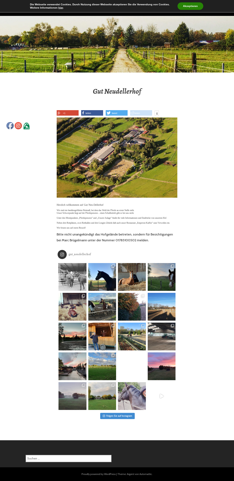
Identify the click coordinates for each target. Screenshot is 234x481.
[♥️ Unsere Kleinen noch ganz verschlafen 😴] (132, 277)
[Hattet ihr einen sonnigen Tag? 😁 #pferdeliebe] (162, 277)
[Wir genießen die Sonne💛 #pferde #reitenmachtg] (132, 396)
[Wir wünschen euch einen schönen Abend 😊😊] (72, 366)
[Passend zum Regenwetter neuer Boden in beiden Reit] (162, 337)
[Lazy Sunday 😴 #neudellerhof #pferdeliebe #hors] (72, 307)
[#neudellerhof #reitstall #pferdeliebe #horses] (102, 366)
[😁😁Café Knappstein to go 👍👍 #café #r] (102, 337)
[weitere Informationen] (157, 114)
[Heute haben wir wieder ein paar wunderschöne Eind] (72, 337)
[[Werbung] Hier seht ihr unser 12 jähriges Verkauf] (162, 396)
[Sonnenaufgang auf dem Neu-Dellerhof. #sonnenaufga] (162, 366)
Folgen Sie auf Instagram (119, 415)
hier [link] (60, 7)
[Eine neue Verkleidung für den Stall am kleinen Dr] (132, 366)
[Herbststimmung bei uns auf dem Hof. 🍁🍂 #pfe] (132, 307)
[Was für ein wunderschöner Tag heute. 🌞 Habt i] (162, 307)
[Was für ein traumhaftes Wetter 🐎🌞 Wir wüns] (102, 277)
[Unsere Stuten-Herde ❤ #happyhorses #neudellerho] (102, 307)
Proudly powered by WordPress (99, 474)
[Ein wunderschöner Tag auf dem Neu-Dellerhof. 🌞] (132, 337)
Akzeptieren (190, 6)
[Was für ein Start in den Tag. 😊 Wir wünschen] (72, 396)
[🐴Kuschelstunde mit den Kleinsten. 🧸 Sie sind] (72, 277)
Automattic (145, 474)
